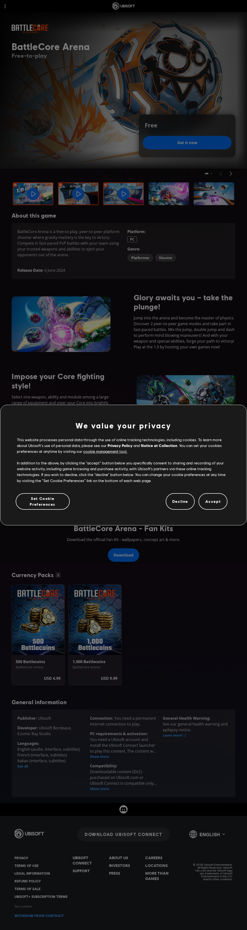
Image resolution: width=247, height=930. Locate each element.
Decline (180, 501)
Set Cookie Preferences (42, 501)
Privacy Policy (120, 445)
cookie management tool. (105, 451)
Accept (213, 501)
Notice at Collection (159, 445)
